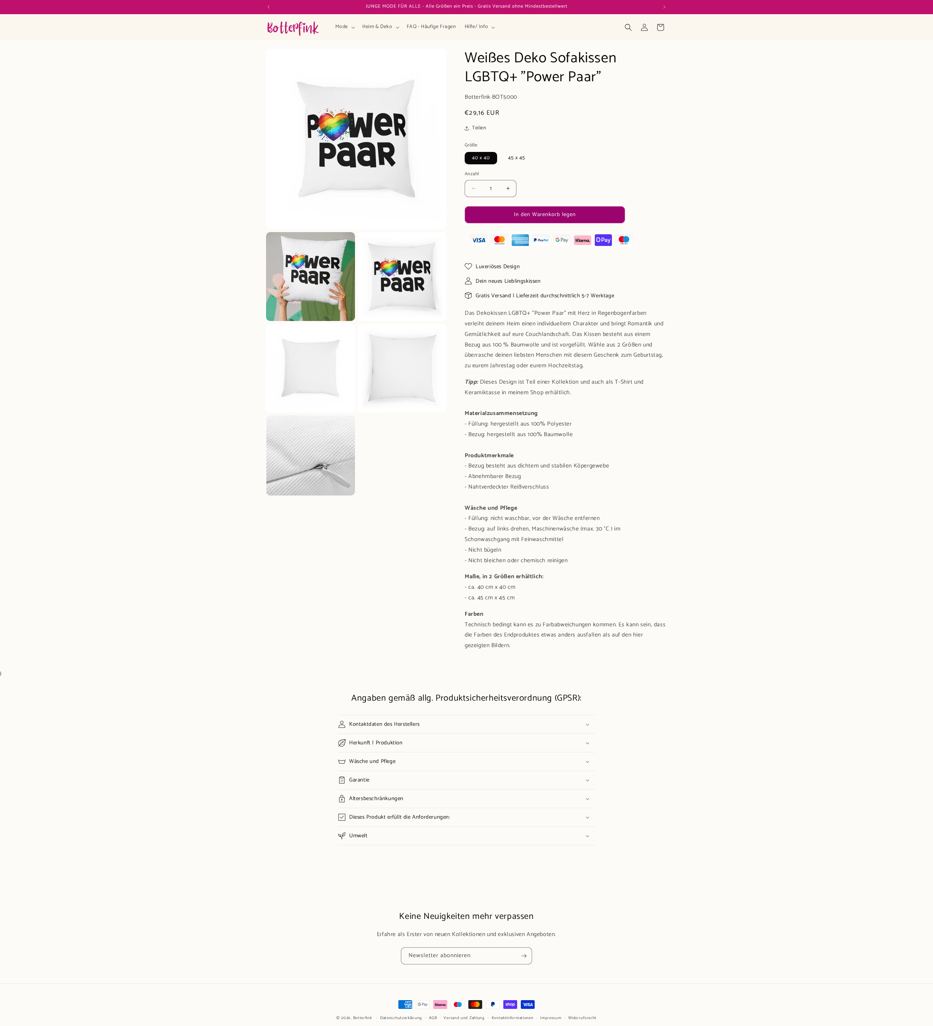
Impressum (550, 1018)
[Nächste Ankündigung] (664, 7)
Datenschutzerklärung (401, 1018)
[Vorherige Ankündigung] (269, 7)
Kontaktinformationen (513, 1018)
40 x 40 (481, 158)
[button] (344, 27)
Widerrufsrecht (582, 1018)
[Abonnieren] (524, 955)
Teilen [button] (479, 128)
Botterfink (362, 1018)
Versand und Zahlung (464, 1018)
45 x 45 (516, 158)
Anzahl (472, 174)
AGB (433, 1018)
